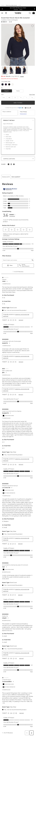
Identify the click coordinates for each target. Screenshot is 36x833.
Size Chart (32, 94)
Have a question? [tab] (16, 176)
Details (22, 76)
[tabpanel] (18, 457)
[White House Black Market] (18, 13)
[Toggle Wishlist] (32, 26)
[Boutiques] (6, 13)
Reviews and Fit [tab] (6, 176)
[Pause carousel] (35, 9)
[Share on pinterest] (14, 164)
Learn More (18, 9)
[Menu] (2, 13)
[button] (33, 13)
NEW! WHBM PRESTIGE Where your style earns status (18, 7)
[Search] (30, 13)
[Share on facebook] (8, 164)
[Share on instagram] (11, 164)
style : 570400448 (7, 123)
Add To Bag (18, 102)
